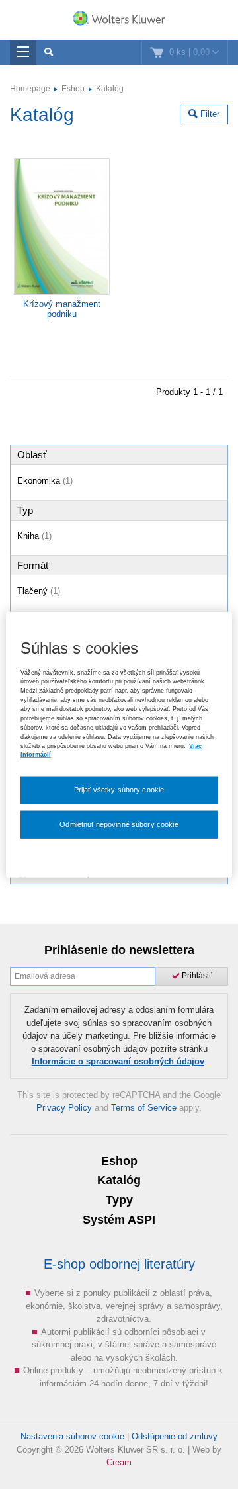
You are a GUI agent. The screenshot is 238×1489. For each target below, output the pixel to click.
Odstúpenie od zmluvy (175, 1436)
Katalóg (110, 88)
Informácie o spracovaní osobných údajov (118, 1061)
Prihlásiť (196, 975)
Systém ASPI (119, 1219)
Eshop (73, 88)
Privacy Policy (64, 1108)
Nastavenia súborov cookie (72, 1436)
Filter (208, 114)
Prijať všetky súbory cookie (119, 790)
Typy (119, 1200)
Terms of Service (144, 1108)
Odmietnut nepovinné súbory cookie (119, 824)
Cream (119, 1462)
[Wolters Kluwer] (119, 21)
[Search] (48, 52)
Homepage (30, 88)
